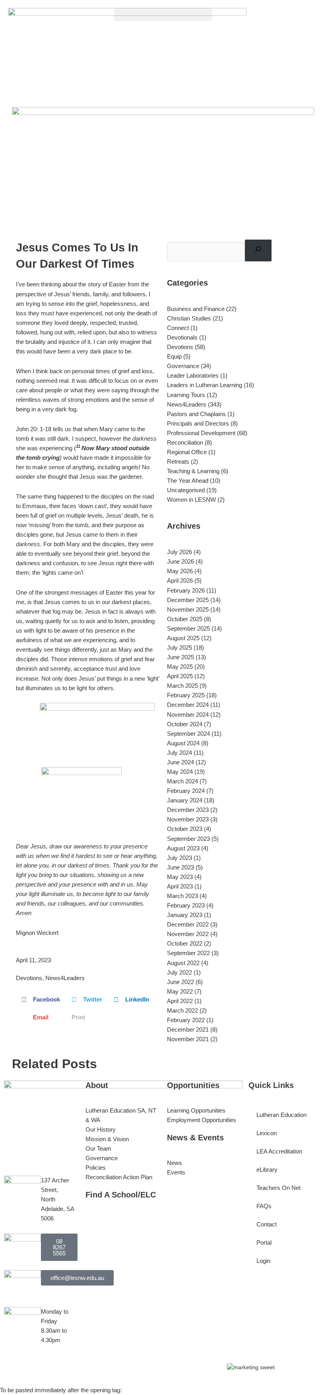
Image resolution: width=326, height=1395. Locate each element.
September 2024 (188, 734)
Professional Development (201, 433)
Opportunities (193, 1085)
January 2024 (184, 800)
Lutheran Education (281, 1115)
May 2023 (180, 877)
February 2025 (186, 695)
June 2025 (180, 657)
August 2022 (183, 963)
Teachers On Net (278, 1188)
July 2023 (179, 858)
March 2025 (182, 686)
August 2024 (183, 743)
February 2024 (186, 791)
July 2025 (179, 648)
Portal (264, 1243)
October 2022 (184, 943)
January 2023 (184, 915)
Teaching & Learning (193, 471)
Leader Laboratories (193, 375)
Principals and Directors (198, 423)
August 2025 (183, 638)
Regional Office (187, 452)
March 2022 (182, 1010)
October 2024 (184, 724)
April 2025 (180, 676)
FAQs (264, 1206)
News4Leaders (65, 978)
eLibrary (266, 1170)
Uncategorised (186, 490)
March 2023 (182, 896)
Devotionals (182, 337)
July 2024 (179, 753)
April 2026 (180, 581)
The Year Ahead (187, 481)
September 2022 (188, 953)
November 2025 (188, 609)
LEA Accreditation (279, 1151)
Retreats (178, 462)
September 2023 (188, 839)
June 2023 (180, 867)
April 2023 (180, 886)
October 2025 (184, 619)
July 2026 (179, 552)
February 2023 (186, 905)
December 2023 (188, 810)
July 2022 (179, 972)
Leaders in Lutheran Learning (204, 385)
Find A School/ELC (120, 1194)
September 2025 (188, 629)
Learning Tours (186, 395)
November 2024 (188, 715)
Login (263, 1261)
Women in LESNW (191, 500)
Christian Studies (189, 318)
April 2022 (180, 1001)
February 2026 (186, 590)
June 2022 (180, 982)
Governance (183, 366)
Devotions (29, 978)
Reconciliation (185, 442)
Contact (266, 1224)
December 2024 (188, 705)
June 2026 (180, 561)
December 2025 (188, 600)
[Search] (258, 250)
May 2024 (180, 772)
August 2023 (183, 848)
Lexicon (266, 1133)
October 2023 (184, 829)
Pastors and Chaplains (196, 414)
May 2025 (180, 667)
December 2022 (188, 924)
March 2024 (182, 781)
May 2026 (180, 571)
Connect (178, 328)
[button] (163, 14)
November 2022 (188, 934)
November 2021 (188, 1039)
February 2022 (186, 1020)
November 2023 (188, 819)
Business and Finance (196, 309)
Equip (174, 356)
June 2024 (180, 762)
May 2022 (180, 991)
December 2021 (188, 1030)
